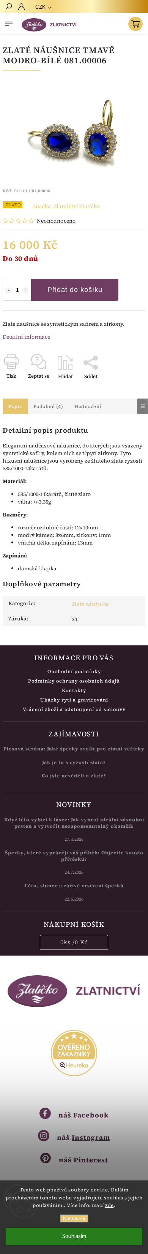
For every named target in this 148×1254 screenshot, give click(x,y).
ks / (74, 942)
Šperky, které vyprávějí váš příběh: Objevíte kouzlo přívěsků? (74, 855)
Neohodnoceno (56, 220)
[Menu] (8, 22)
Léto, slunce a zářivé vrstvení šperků (74, 885)
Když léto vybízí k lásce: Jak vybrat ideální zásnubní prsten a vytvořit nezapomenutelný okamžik (74, 822)
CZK (40, 7)
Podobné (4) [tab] (48, 406)
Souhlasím (74, 1236)
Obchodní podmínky (74, 671)
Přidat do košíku (74, 289)
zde (109, 1205)
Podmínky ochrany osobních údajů (74, 681)
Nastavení (74, 1218)
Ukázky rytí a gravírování (74, 700)
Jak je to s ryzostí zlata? (74, 762)
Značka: (66, 206)
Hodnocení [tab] (87, 406)
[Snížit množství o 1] (8, 290)
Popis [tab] (15, 406)
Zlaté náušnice (90, 604)
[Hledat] (8, 7)
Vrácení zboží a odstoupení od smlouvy (74, 709)
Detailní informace (26, 337)
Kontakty (74, 690)
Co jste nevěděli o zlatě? (74, 775)
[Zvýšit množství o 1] (25, 290)
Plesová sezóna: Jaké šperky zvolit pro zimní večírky (74, 748)
